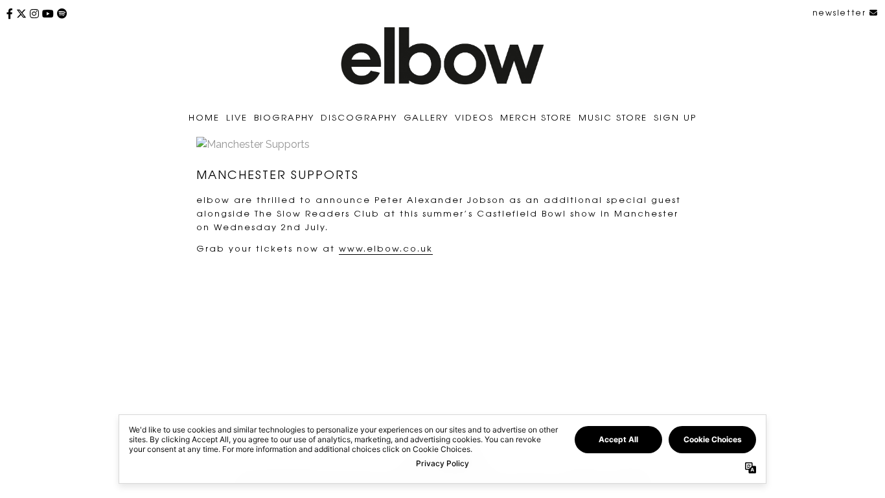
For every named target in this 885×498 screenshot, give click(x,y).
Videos (474, 117)
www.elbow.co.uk (386, 248)
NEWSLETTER (840, 12)
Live (236, 117)
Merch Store (536, 117)
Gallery (426, 117)
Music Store (613, 117)
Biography (284, 117)
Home (204, 117)
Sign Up (675, 117)
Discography (359, 117)
